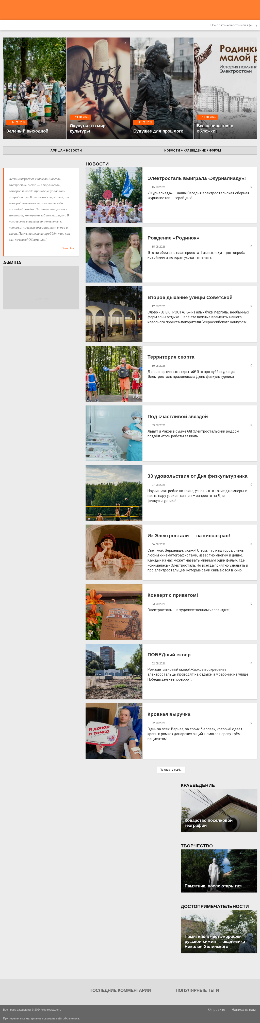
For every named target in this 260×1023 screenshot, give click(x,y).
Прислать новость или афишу (233, 25)
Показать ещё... (171, 769)
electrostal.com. (51, 1009)
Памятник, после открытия (213, 886)
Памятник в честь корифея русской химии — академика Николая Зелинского (215, 941)
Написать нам (243, 1010)
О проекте (216, 1010)
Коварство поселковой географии (209, 823)
